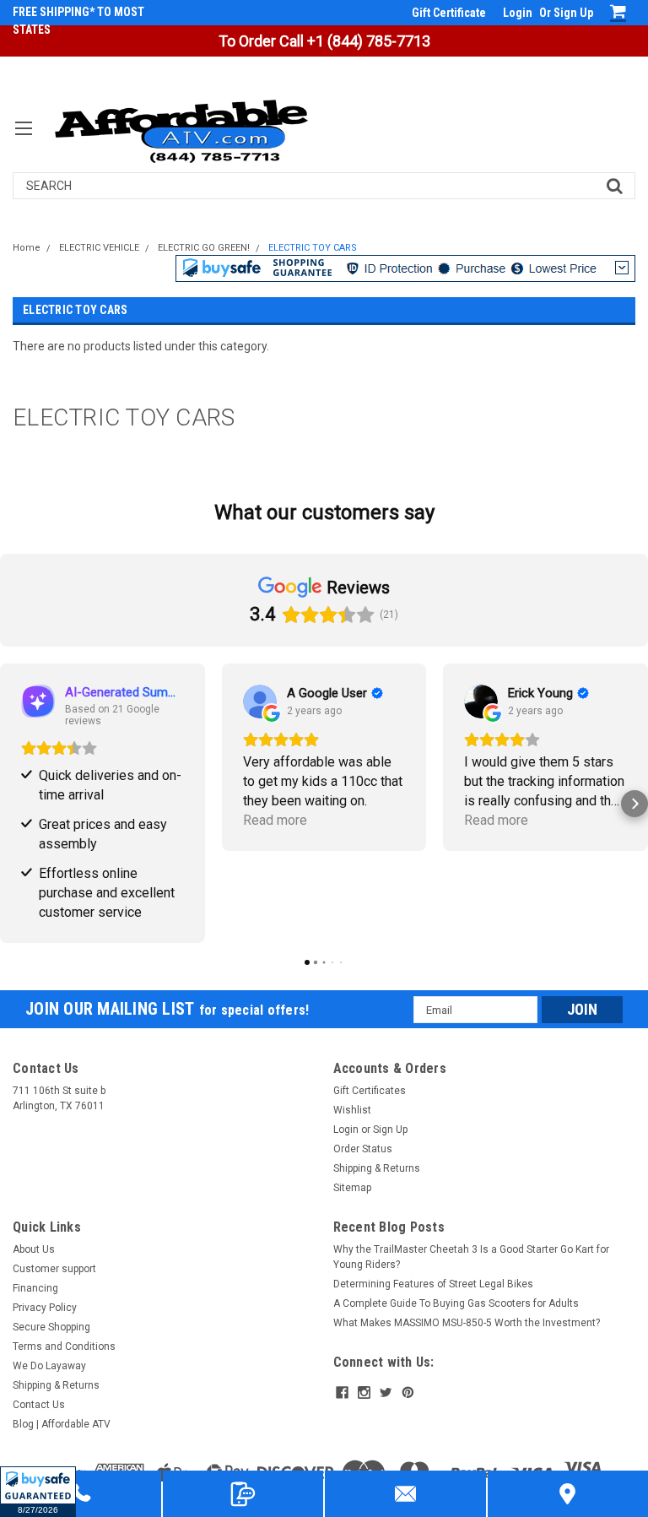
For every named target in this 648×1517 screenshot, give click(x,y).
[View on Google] (260, 701)
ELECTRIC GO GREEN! (204, 247)
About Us (34, 1249)
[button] (38, 1491)
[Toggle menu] (23, 139)
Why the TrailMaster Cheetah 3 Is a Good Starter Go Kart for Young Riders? (471, 1256)
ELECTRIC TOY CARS (312, 247)
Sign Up (573, 12)
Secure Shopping (51, 1327)
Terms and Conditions (64, 1346)
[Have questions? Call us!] (80, 1494)
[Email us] (405, 1494)
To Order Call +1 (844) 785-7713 (324, 41)
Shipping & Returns (376, 1168)
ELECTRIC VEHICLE (99, 247)
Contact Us (39, 1405)
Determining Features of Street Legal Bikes (433, 1284)
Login (517, 12)
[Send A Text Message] (243, 1494)
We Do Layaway (49, 1366)
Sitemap (352, 1188)
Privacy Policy (45, 1308)
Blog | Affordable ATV (62, 1424)
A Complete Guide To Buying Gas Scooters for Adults (456, 1303)
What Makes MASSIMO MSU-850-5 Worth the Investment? (466, 1323)
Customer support (54, 1269)
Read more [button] (275, 820)
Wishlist (352, 1110)
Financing (35, 1288)
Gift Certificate (449, 12)
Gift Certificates (369, 1091)
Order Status (362, 1149)
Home (26, 247)
